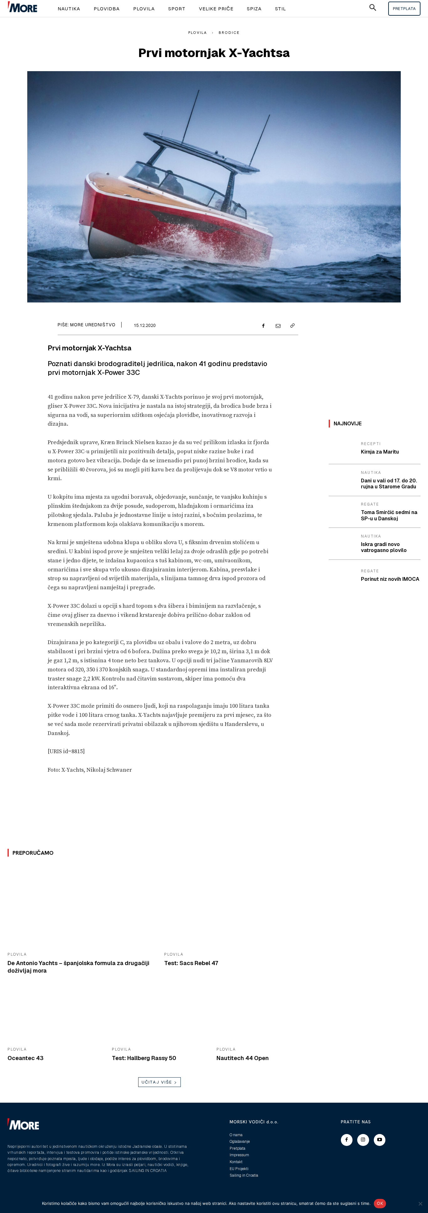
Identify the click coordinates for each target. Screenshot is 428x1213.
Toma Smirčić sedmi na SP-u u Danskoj (389, 515)
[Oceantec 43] (55, 1015)
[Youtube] (380, 1140)
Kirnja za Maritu (380, 452)
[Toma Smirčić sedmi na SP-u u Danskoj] (342, 512)
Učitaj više (157, 1082)
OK (380, 1203)
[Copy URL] (292, 326)
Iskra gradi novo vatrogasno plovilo (384, 547)
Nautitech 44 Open (243, 1058)
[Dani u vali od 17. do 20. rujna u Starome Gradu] (342, 480)
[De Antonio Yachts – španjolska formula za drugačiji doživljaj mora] (81, 906)
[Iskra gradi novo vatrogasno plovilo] (342, 544)
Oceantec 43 (26, 1058)
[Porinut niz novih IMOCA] (342, 575)
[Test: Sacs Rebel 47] (237, 906)
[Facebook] (263, 326)
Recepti (371, 444)
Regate (370, 504)
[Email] (277, 326)
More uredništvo (93, 325)
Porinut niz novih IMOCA (390, 579)
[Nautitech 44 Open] (264, 1015)
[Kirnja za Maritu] (342, 448)
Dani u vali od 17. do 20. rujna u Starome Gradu (389, 483)
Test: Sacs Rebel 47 (191, 963)
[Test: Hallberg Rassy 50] (159, 1015)
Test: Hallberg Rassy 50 (144, 1058)
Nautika (371, 473)
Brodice (229, 32)
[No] (420, 1203)
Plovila (197, 32)
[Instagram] (363, 1140)
